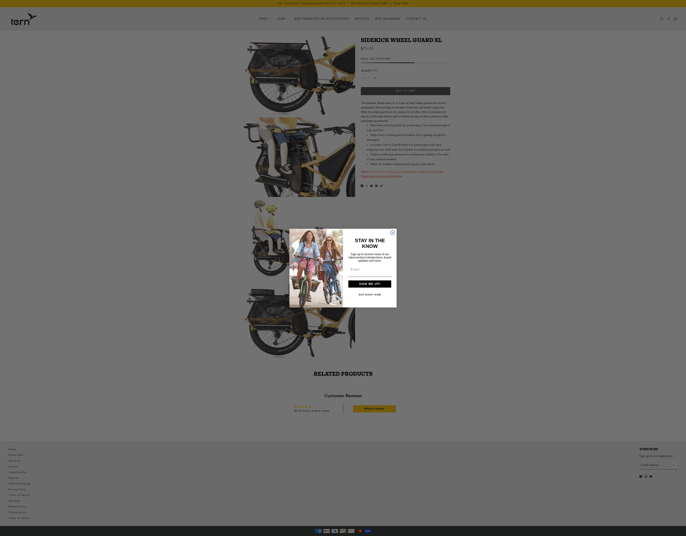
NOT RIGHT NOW (370, 294)
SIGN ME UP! (370, 283)
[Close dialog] (393, 233)
